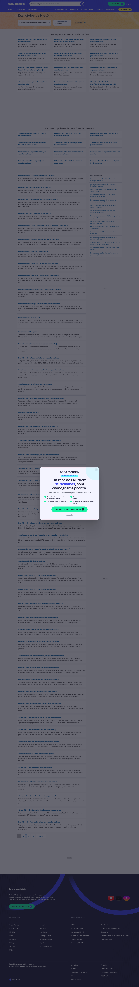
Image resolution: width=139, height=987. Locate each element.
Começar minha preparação (68, 509)
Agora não (69, 515)
